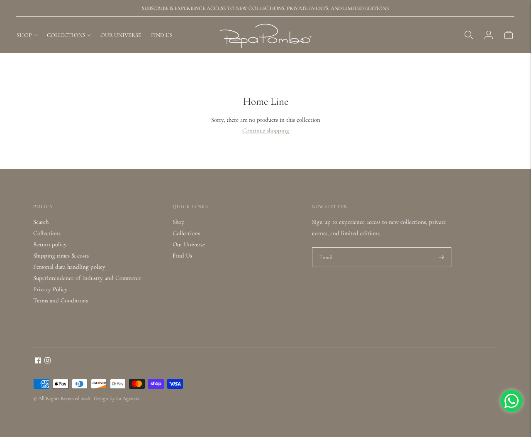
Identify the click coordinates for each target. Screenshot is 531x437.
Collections (47, 233)
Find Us (182, 255)
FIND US (162, 35)
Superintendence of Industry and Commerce (87, 278)
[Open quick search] (469, 35)
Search (41, 222)
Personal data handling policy (69, 266)
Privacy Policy (50, 289)
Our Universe (189, 244)
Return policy (50, 244)
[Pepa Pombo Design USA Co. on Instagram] (47, 361)
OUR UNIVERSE (120, 35)
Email (326, 247)
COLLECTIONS (66, 35)
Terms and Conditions (60, 300)
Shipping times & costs (61, 255)
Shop (179, 222)
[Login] (488, 35)
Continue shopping (265, 130)
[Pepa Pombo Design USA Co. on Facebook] (38, 361)
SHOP (24, 35)
